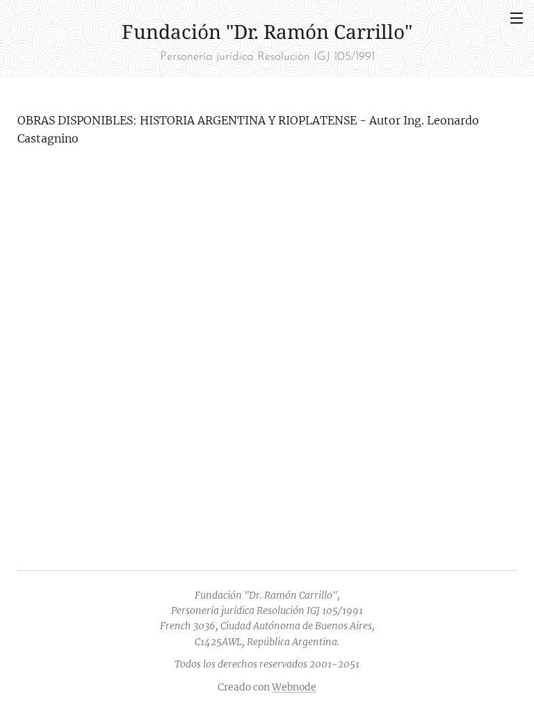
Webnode (294, 687)
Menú (517, 17)
